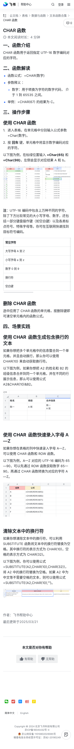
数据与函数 (38, 15)
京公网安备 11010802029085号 (38, 734)
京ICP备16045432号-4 (37, 729)
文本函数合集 (58, 15)
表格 (25, 15)
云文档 (14, 15)
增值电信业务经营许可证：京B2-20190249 (37, 737)
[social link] (8, 701)
